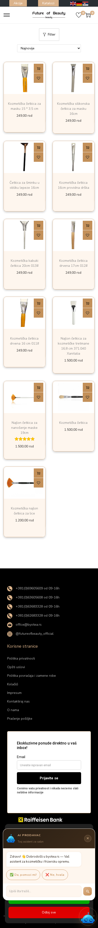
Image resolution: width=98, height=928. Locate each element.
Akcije (18, 3)
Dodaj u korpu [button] (38, 68)
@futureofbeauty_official (34, 633)
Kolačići (12, 684)
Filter (51, 34)
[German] (79, 3)
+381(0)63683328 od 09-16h (37, 606)
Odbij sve (49, 912)
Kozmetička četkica (73, 422)
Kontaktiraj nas (18, 701)
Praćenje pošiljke (19, 718)
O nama (13, 710)
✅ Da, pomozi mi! (23, 875)
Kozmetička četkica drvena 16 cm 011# (24, 341)
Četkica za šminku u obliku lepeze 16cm (24, 185)
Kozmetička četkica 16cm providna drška (73, 185)
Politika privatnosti (21, 658)
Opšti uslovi (16, 667)
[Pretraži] (87, 891)
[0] (79, 15)
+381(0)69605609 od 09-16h (37, 588)
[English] (73, 3)
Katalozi (48, 3)
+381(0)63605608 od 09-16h (37, 597)
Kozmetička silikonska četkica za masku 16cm (73, 108)
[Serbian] (86, 3)
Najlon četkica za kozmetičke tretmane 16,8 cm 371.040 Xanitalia (73, 346)
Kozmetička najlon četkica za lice (24, 511)
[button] (38, 78)
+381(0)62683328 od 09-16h (37, 615)
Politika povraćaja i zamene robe (31, 675)
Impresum (14, 693)
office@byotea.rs (28, 624)
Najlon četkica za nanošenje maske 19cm (24, 427)
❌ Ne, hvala (54, 875)
